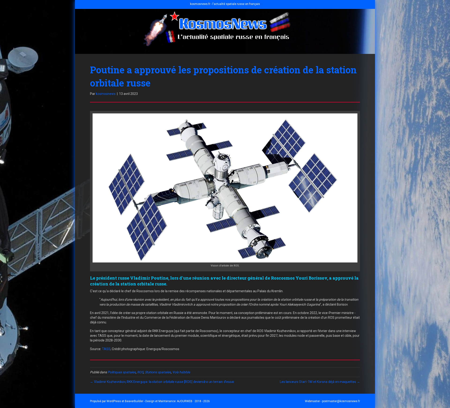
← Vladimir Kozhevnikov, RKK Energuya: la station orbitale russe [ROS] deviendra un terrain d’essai (162, 382)
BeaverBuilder (134, 401)
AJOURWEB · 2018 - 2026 (193, 401)
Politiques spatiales (122, 372)
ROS (140, 372)
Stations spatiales (158, 372)
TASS (106, 349)
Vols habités (181, 372)
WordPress (114, 401)
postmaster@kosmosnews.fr (341, 401)
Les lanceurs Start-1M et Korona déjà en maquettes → (320, 382)
